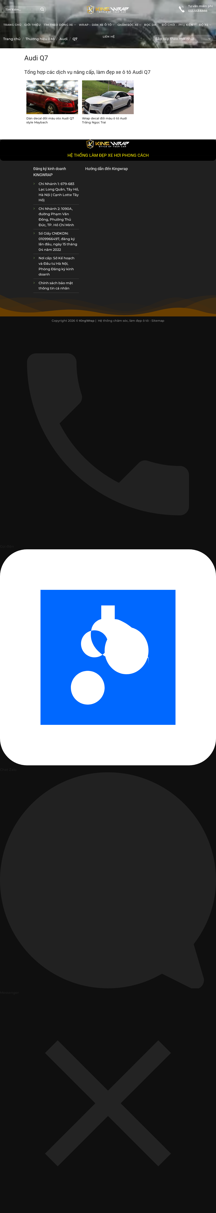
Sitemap (157, 321)
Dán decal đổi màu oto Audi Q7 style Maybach (50, 120)
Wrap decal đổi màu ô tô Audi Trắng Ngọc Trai (104, 120)
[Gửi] (42, 9)
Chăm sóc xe (127, 24)
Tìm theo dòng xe (58, 24)
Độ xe (203, 24)
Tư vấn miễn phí (200, 6)
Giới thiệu (32, 24)
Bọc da (150, 24)
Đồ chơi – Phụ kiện (177, 24)
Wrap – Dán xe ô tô (95, 24)
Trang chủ (12, 24)
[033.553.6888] (182, 8)
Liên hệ (109, 36)
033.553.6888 (197, 10)
